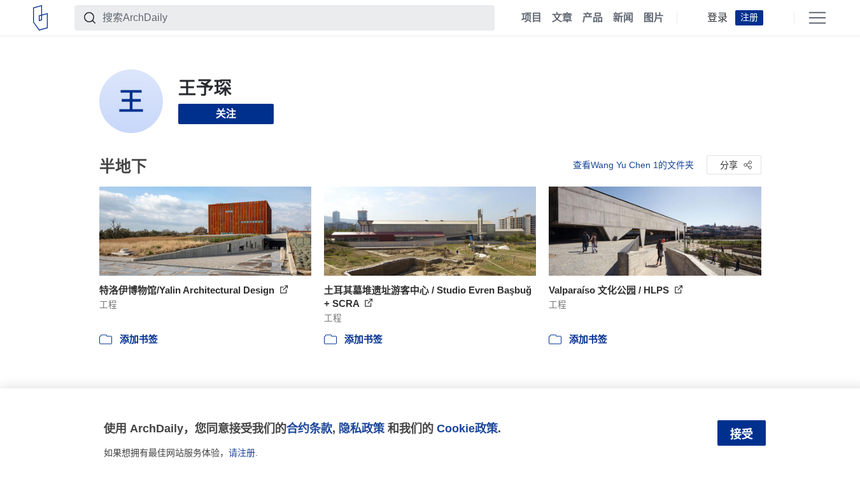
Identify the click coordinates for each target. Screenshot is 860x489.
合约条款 (309, 428)
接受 (741, 434)
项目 (531, 18)
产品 (592, 18)
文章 (562, 18)
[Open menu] (817, 18)
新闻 (623, 18)
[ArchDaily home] (40, 18)
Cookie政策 (467, 428)
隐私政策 (361, 428)
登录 (717, 18)
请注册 (242, 453)
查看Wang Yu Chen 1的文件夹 (633, 164)
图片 (654, 18)
